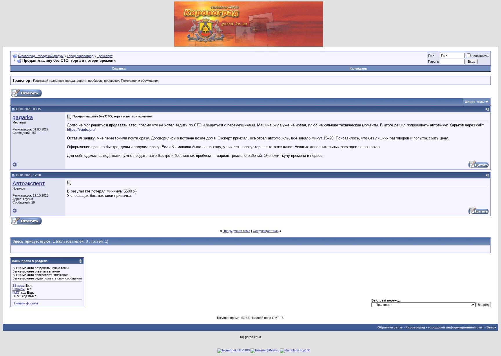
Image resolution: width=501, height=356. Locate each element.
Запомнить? (480, 56)
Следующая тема (266, 231)
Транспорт (104, 56)
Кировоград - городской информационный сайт (445, 327)
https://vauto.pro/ (81, 129)
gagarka (22, 117)
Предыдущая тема (236, 231)
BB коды (18, 285)
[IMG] (16, 292)
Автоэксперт (28, 183)
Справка (119, 68)
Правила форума (25, 303)
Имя (431, 55)
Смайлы (18, 289)
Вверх (491, 327)
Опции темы (474, 101)
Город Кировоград (80, 56)
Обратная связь (390, 327)
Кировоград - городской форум (40, 56)
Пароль (433, 61)
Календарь (358, 68)
